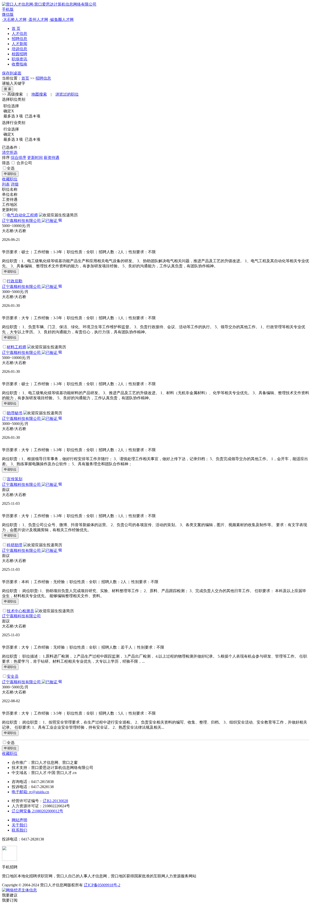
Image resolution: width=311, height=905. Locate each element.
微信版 (8, 14)
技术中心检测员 (20, 611)
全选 (11, 168)
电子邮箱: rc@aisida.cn (30, 792)
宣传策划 (14, 479)
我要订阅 (9, 900)
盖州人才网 (37, 19)
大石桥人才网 (14, 19)
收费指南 (19, 64)
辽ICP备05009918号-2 (102, 885)
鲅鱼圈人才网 (61, 19)
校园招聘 (19, 54)
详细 (14, 184)
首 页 (16, 28)
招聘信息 (19, 39)
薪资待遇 (51, 157)
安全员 (12, 676)
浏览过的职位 (67, 94)
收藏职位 (9, 179)
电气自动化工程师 (22, 215)
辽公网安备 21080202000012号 (37, 811)
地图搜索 (39, 94)
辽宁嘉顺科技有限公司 (22, 221)
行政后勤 (14, 281)
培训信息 (19, 49)
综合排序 (18, 157)
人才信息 (19, 34)
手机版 (8, 9)
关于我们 (19, 825)
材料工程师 (16, 347)
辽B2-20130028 (55, 801)
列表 (6, 184)
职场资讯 (19, 59)
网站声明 (19, 820)
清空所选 (9, 152)
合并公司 (24, 163)
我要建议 (9, 895)
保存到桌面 (11, 73)
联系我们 (19, 830)
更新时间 (35, 157)
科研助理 (14, 545)
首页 (25, 78)
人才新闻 (19, 44)
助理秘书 (14, 413)
